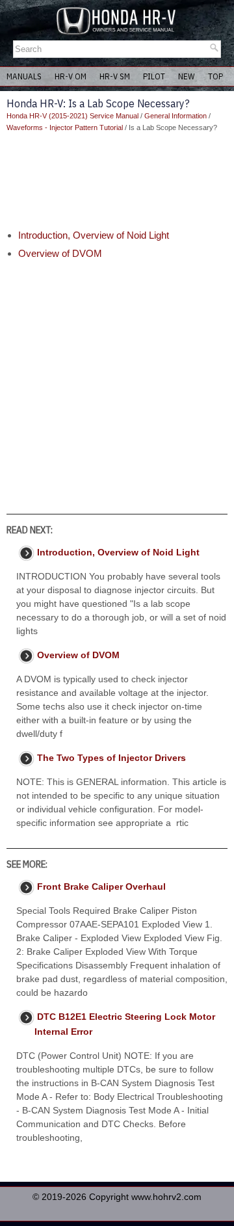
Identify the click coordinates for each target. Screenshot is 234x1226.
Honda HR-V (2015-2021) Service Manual (72, 116)
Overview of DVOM (60, 253)
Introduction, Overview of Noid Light (93, 235)
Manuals (24, 76)
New (186, 76)
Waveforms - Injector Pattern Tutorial (64, 127)
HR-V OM (70, 76)
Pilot (154, 76)
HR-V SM (114, 76)
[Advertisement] (117, 181)
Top (215, 76)
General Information (175, 116)
